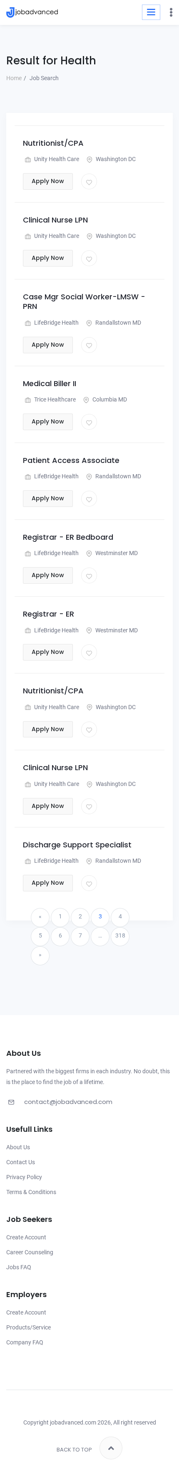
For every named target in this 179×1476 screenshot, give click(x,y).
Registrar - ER (48, 614)
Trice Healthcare (54, 399)
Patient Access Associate (71, 460)
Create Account (26, 1237)
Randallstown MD (117, 322)
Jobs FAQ (18, 1267)
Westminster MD (116, 553)
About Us (18, 1147)
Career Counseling (29, 1252)
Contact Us (20, 1162)
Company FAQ (24, 1342)
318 (120, 935)
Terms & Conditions (31, 1192)
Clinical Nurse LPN (55, 220)
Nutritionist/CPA (53, 143)
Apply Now (48, 181)
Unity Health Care (56, 159)
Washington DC (115, 159)
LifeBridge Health (56, 322)
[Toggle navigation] (151, 12)
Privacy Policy (24, 1177)
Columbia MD (109, 399)
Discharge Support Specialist (77, 844)
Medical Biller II (49, 383)
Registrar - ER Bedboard (68, 537)
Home (14, 78)
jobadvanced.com (73, 1422)
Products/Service (28, 1327)
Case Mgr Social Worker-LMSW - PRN (84, 301)
